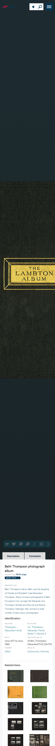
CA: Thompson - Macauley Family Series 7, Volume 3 (37, 630)
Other (8, 651)
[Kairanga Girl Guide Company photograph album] (15, 708)
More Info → (12, 578)
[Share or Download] (7, 544)
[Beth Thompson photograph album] (15, 692)
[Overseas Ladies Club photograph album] (39, 692)
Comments (35, 556)
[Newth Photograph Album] (39, 708)
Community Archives (38, 651)
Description (13, 556)
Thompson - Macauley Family (13, 628)
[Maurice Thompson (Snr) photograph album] (15, 676)
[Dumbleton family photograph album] (39, 676)
